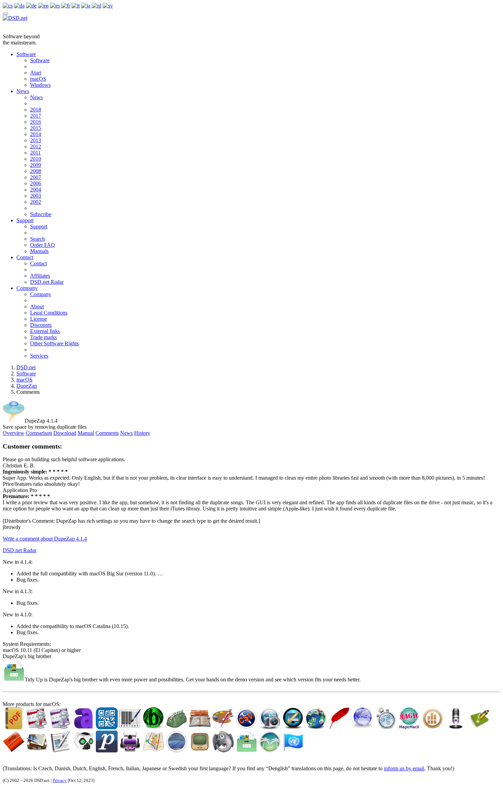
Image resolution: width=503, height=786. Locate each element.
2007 (35, 177)
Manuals (39, 251)
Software (26, 54)
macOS (38, 79)
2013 (35, 140)
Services (39, 356)
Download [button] (64, 433)
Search (37, 239)
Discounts (41, 325)
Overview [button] (13, 433)
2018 (35, 109)
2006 (35, 183)
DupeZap (26, 386)
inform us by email (404, 768)
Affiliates (40, 276)
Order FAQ (42, 245)
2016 (35, 122)
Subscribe (40, 214)
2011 (35, 153)
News (22, 91)
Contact (24, 257)
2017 (35, 116)
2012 (35, 146)
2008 (35, 171)
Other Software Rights (54, 343)
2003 (35, 196)
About (37, 306)
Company (27, 288)
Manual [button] (86, 433)
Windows (40, 85)
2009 (35, 165)
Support (25, 220)
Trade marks (43, 337)
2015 (35, 128)
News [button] (126, 433)
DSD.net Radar (47, 282)
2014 (35, 134)
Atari (35, 73)
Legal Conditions (48, 313)
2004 (35, 189)
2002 (35, 202)
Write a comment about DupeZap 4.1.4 (45, 539)
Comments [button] (107, 433)
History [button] (142, 433)
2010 (35, 159)
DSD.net (26, 367)
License (38, 319)
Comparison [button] (39, 433)
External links (45, 331)
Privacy (60, 780)
